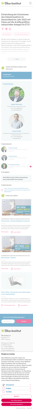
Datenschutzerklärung (13, 380)
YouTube (9, 392)
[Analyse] (4, 389)
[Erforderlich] (4, 385)
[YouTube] (4, 392)
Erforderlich (10, 385)
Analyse (8, 388)
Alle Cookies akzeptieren (16, 404)
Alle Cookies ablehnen (16, 400)
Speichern (16, 396)
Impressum (29, 408)
